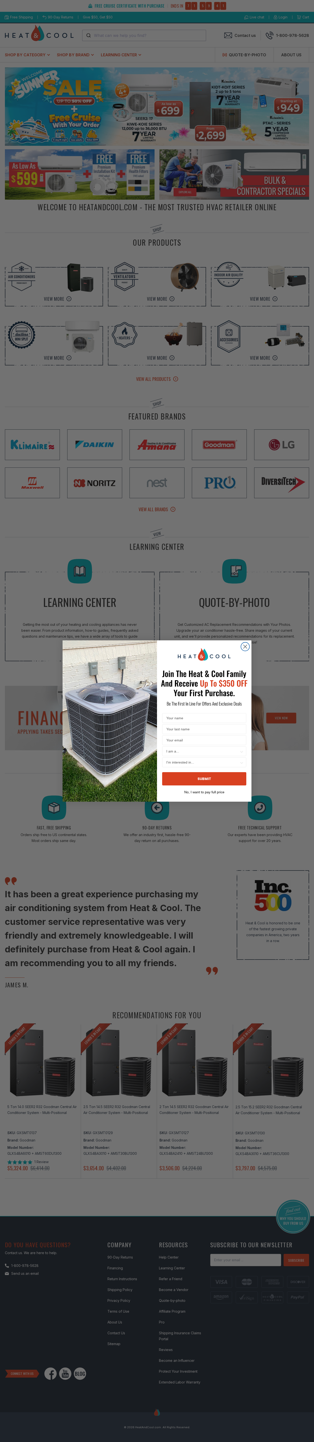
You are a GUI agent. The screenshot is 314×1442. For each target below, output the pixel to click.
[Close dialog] (245, 646)
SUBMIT (204, 778)
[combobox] (202, 751)
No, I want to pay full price (204, 791)
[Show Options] (241, 751)
